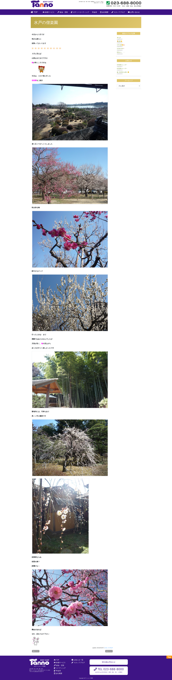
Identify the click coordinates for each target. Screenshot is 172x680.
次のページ (109, 651)
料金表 (94, 12)
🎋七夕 (119, 37)
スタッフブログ (119, 12)
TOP (35, 12)
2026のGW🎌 (120, 48)
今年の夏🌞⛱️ (121, 45)
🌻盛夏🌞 (119, 41)
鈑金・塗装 (63, 12)
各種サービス (49, 12)
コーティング (61, 668)
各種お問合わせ (109, 662)
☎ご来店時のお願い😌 (123, 72)
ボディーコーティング (81, 12)
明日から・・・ (121, 52)
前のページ (35, 651)
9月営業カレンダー (122, 65)
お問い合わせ (135, 12)
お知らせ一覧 (78, 660)
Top (169, 657)
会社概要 (105, 12)
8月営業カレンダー (122, 68)
